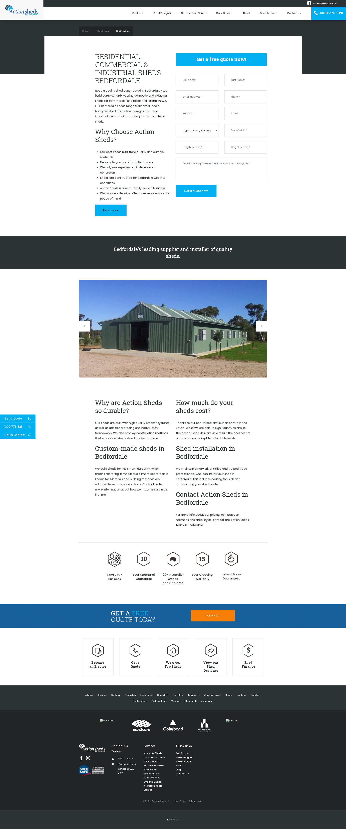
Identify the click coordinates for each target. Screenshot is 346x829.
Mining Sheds (151, 761)
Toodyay (256, 695)
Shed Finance (268, 13)
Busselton (130, 695)
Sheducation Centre (193, 13)
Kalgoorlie (193, 695)
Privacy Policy (178, 801)
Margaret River (212, 695)
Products (137, 13)
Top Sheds (182, 753)
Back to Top (173, 819)
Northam (241, 695)
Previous (84, 326)
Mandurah (191, 701)
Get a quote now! (196, 191)
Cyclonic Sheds (152, 781)
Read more (111, 210)
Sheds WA (103, 31)
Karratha (178, 695)
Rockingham (140, 701)
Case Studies (224, 13)
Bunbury (115, 695)
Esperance (146, 695)
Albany (89, 695)
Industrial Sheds (153, 753)
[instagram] (88, 758)
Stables (148, 789)
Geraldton (162, 695)
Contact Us (294, 13)
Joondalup (207, 701)
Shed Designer (162, 13)
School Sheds (151, 773)
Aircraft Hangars (153, 785)
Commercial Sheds (154, 757)
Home (85, 31)
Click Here (213, 615)
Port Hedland (159, 701)
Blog (178, 769)
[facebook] (81, 758)
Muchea (175, 701)
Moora (228, 695)
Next (261, 326)
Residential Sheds (154, 765)
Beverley (102, 695)
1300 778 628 (331, 13)
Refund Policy (195, 801)
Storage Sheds (152, 777)
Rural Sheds (150, 769)
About (246, 13)
